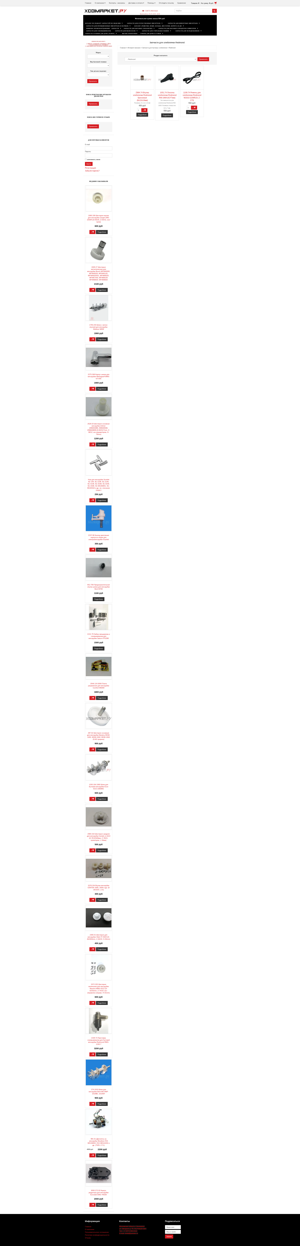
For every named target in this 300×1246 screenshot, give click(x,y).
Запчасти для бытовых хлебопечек (138, 28)
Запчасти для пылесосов (125, 31)
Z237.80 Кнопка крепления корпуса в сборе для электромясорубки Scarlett (98, 537)
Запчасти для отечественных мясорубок (143, 23)
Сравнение (181, 3)
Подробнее (142, 115)
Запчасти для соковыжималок (98, 31)
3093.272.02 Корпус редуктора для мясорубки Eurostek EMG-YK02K (99, 1192)
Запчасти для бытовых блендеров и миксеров (177, 28)
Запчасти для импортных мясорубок (183, 23)
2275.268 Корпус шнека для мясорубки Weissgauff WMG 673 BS (98, 376)
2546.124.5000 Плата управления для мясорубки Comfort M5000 (98, 686)
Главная (88, 3)
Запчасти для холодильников (187, 31)
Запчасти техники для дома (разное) (100, 33)
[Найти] (214, 11)
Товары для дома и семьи (150, 33)
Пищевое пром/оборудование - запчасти (102, 28)
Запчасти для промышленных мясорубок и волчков (107, 26)
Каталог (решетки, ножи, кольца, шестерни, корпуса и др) (158, 26)
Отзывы (88, 1238)
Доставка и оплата (135, 3)
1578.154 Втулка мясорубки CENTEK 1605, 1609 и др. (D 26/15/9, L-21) (99, 888)
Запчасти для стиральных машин (155, 31)
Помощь (151, 3)
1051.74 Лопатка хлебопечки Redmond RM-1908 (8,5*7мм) (167, 95)
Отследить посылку (166, 3)
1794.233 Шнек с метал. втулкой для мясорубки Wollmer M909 (98, 327)
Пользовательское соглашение (97, 1232)
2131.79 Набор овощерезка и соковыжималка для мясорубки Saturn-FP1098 (98, 636)
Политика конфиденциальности (97, 1235)
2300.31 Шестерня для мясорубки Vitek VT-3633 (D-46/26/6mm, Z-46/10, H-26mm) (98, 937)
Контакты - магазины (117, 3)
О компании (99, 3)
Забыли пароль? (92, 171)
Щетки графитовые (130, 33)
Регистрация (90, 168)
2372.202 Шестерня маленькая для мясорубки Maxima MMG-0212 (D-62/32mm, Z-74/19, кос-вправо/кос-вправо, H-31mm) (98, 988)
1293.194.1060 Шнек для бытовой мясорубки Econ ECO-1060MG (98, 787)
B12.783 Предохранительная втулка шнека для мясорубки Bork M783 (98, 587)
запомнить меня (93, 159)
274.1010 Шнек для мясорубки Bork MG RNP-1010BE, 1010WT (98, 1092)
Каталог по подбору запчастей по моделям (103, 23)
